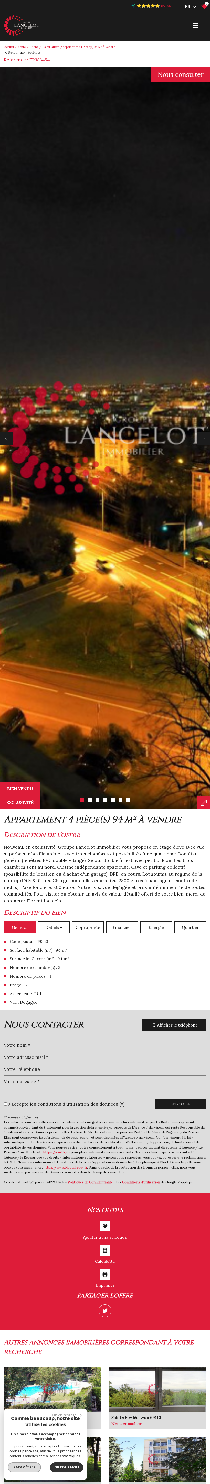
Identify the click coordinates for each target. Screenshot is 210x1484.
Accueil (9, 47)
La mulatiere (51, 47)
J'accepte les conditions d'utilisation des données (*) (66, 1104)
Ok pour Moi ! (66, 1467)
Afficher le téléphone (177, 1025)
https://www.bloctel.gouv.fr (65, 1167)
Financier (122, 927)
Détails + (53, 927)
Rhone (34, 47)
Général (19, 927)
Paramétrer (24, 1467)
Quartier (190, 927)
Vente (22, 47)
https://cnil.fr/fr (56, 1152)
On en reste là (64, 1415)
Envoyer (180, 1104)
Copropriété (88, 927)
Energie (156, 927)
